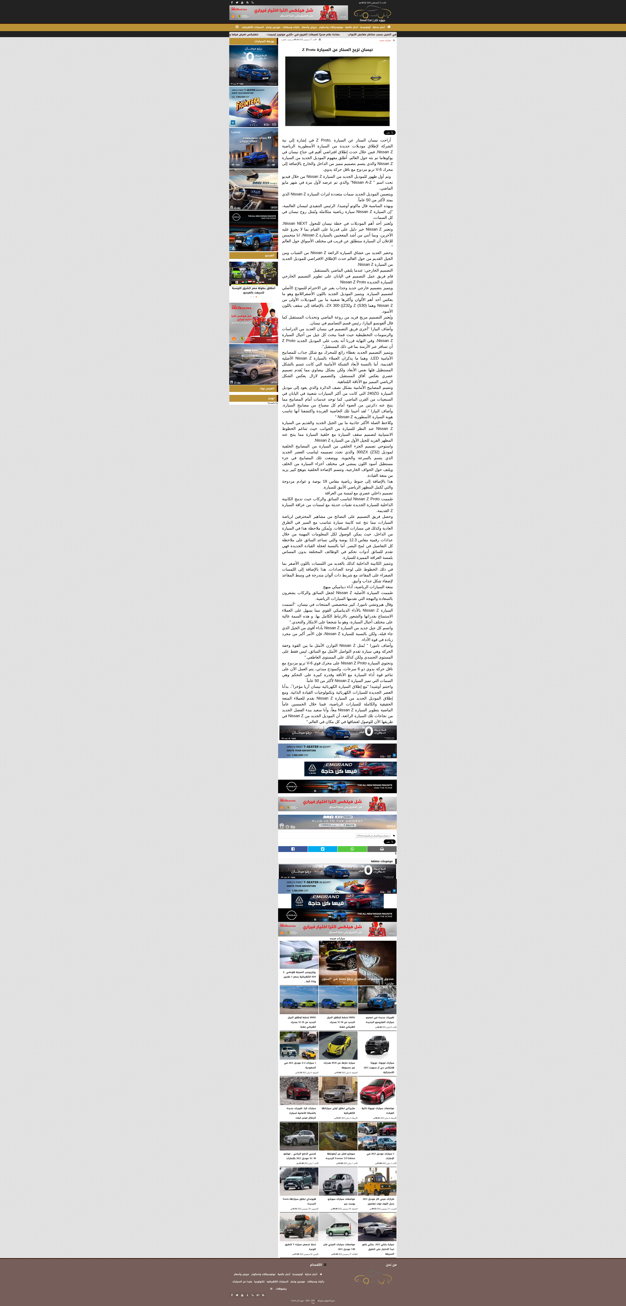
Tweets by (273, 403)
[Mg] (337, 823)
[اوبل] (337, 752)
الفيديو (269, 255)
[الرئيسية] (389, 27)
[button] (256, 297)
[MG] (253, 189)
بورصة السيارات (264, 41)
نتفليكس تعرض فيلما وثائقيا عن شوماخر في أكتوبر (348, 34)
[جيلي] (350, 770)
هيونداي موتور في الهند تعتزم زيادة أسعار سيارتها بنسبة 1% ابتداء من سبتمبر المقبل (252, 34)
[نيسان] (337, 787)
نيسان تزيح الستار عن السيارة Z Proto (372, 836)
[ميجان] (338, 733)
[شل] (337, 805)
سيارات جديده (385, 40)
